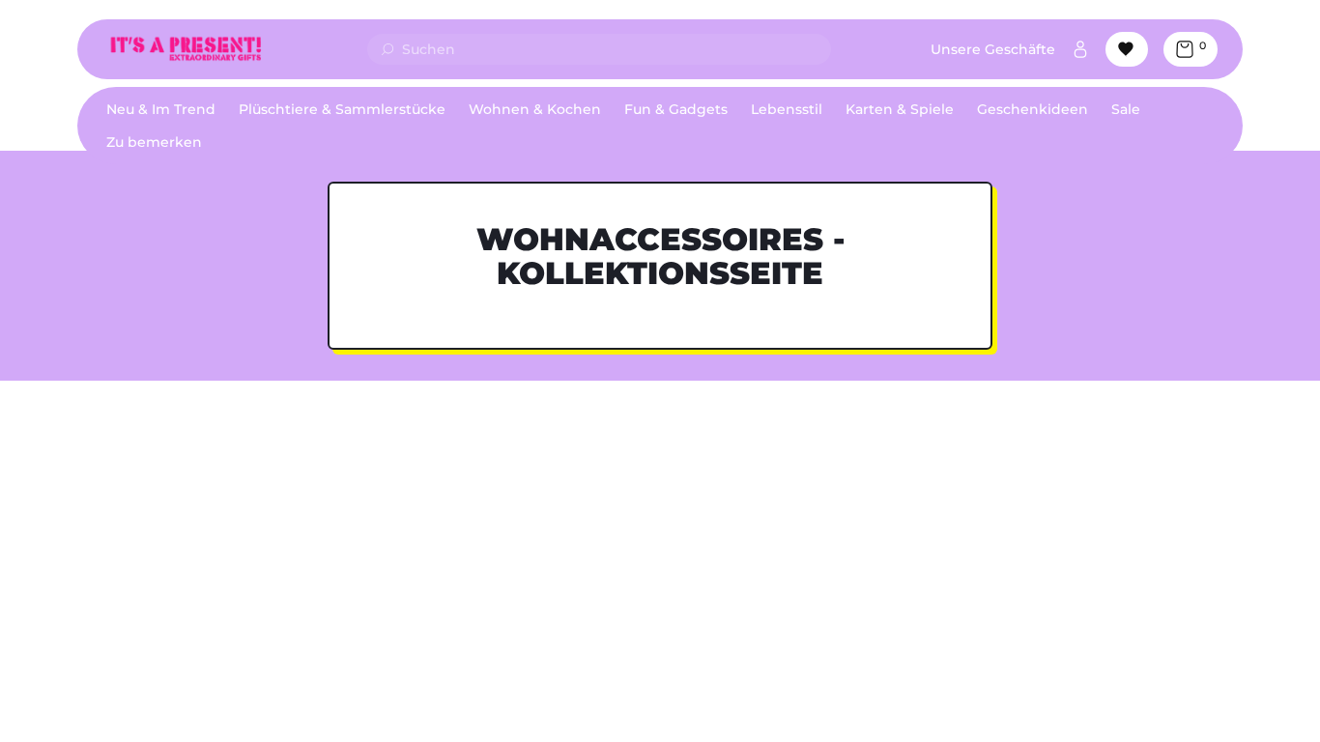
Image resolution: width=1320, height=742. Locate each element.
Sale (1125, 109)
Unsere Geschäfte (993, 49)
